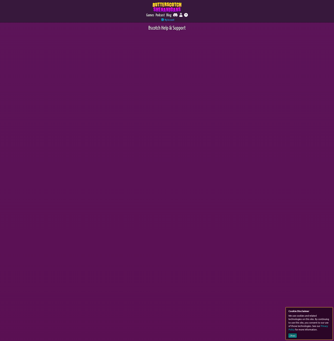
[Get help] (186, 15)
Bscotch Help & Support (167, 28)
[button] (167, 20)
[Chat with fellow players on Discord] (175, 15)
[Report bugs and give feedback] (181, 15)
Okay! (292, 335)
